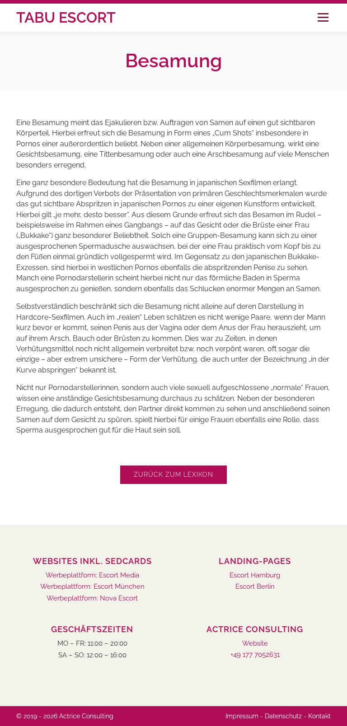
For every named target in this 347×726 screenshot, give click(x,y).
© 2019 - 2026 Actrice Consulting (64, 716)
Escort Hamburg (255, 575)
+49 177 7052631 (255, 655)
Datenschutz (283, 716)
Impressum (241, 716)
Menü (323, 17)
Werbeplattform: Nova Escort (92, 598)
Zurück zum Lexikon (173, 474)
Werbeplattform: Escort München (92, 586)
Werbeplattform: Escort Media (92, 575)
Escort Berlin (255, 586)
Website (255, 643)
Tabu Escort (66, 17)
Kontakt (319, 716)
